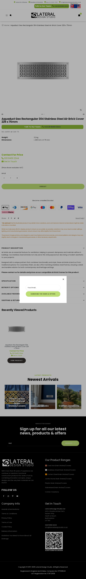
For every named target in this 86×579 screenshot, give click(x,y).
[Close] (63, 279)
